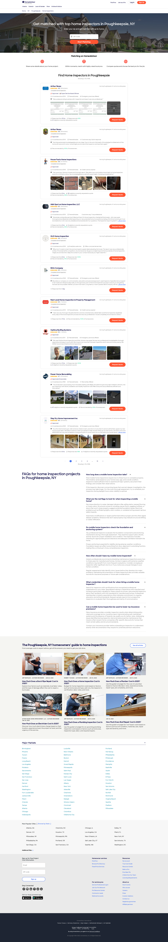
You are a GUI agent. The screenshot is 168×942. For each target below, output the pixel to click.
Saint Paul (67, 771)
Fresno (24, 758)
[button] (57, 108)
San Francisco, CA (62, 845)
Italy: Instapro (84, 923)
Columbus (67, 811)
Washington (26, 789)
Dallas (108, 774)
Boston (66, 758)
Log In (132, 2)
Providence (110, 761)
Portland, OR (60, 841)
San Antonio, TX (120, 841)
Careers (124, 890)
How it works (126, 885)
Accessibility (92, 928)
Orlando (25, 802)
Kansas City (68, 774)
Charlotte (67, 793)
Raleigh (66, 799)
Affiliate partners (127, 904)
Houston (109, 783)
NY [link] (28, 11)
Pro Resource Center (98, 890)
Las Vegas (67, 780)
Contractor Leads (97, 893)
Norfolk (108, 793)
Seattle (108, 802)
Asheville (67, 789)
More (48, 6)
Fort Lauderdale (28, 793)
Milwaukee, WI (31, 836)
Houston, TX (60, 832)
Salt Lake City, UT (91, 841)
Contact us (125, 899)
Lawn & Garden (40, 6)
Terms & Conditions (94, 931)
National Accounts (97, 896)
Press (124, 893)
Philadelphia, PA (32, 841)
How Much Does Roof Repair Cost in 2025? (123, 722)
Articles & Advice (56, 6)
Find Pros (95, 861)
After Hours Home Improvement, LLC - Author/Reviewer (40, 719)
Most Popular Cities (29, 824)
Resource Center (127, 866)
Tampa (24, 805)
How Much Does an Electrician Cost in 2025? (40, 724)
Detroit (66, 761)
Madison (109, 805)
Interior (24, 6)
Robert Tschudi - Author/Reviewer (76, 678)
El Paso (108, 777)
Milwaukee (109, 808)
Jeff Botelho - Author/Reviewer (33, 678)
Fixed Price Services (98, 866)
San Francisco (27, 777)
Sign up (33, 879)
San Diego (25, 774)
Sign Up (141, 2)
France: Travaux (61, 923)
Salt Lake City (110, 789)
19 (97, 461)
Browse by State (44, 824)
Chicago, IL (89, 828)
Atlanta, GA (30, 828)
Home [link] (24, 11)
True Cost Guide (127, 864)
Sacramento (26, 771)
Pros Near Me (126, 872)
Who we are (126, 887)
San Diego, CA (31, 845)
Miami (24, 799)
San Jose (25, 780)
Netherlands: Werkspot (96, 923)
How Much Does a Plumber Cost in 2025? (123, 681)
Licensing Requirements (129, 878)
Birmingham (26, 749)
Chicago (25, 811)
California (79, 928)
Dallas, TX (117, 828)
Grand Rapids (69, 764)
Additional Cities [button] (27, 850)
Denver (24, 783)
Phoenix (25, 752)
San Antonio (110, 786)
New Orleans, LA (91, 836)
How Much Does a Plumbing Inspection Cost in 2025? (83, 723)
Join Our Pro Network (98, 887)
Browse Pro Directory (98, 864)
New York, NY (119, 836)
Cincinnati (67, 805)
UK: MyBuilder (107, 923)
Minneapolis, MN (61, 836)
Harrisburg (109, 752)
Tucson (24, 755)
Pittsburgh (109, 758)
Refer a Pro (125, 869)
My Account (126, 861)
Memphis (109, 764)
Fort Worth (109, 780)
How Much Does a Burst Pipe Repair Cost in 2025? (40, 682)
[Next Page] (103, 461)
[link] (84, 88)
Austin (108, 771)
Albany (66, 783)
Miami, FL (117, 832)
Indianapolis (26, 815)
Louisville (67, 749)
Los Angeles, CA (91, 832)
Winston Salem (69, 802)
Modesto (25, 767)
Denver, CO (30, 832)
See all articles (138, 645)
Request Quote (117, 120)
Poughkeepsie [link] (35, 11)
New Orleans (68, 752)
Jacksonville (26, 796)
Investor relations (127, 896)
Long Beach (26, 761)
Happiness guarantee (129, 901)
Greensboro (68, 796)
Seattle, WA (89, 845)
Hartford (25, 786)
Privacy (74, 928)
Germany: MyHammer (73, 923)
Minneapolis (68, 767)
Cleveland (67, 808)
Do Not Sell (85, 928)
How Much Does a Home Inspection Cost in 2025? (82, 682)
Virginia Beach (111, 799)
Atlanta (24, 808)
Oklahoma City (69, 815)
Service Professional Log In (100, 885)
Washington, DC (120, 845)
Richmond (109, 796)
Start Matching (84, 42)
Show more (122, 221)
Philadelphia (110, 755)
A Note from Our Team (129, 875)
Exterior (31, 6)
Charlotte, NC (61, 828)
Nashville (109, 767)
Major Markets (29, 742)
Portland (109, 749)
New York (67, 786)
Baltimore (67, 755)
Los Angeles (26, 764)
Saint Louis (67, 777)
